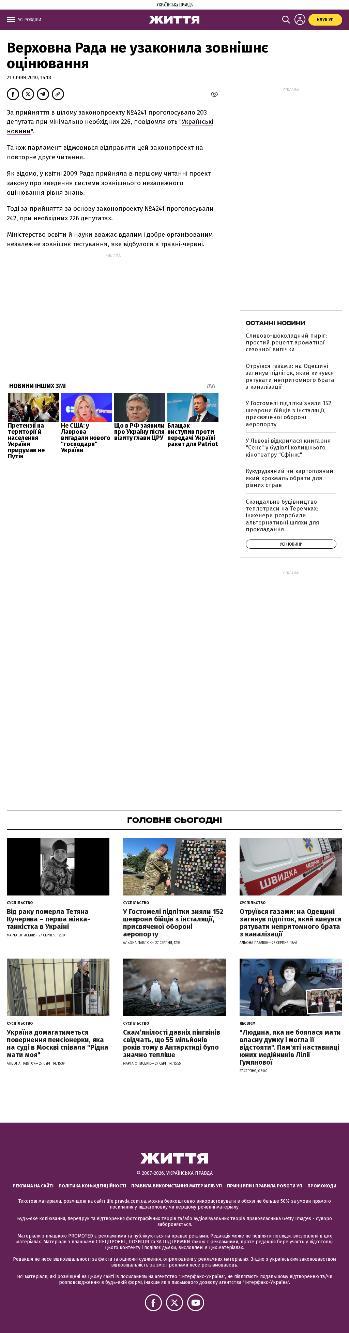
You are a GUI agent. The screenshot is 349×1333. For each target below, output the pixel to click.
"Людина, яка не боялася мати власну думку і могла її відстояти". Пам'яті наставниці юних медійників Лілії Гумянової (290, 1047)
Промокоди (321, 1185)
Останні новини (275, 323)
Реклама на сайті (33, 1185)
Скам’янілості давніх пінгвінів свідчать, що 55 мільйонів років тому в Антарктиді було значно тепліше (171, 1043)
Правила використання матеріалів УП (176, 1185)
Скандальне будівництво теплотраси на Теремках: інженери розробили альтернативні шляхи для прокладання (282, 515)
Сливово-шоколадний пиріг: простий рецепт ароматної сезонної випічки (286, 342)
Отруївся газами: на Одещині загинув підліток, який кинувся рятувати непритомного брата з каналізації (290, 376)
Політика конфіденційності (92, 1185)
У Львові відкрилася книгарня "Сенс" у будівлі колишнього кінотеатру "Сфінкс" (288, 447)
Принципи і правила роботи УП (264, 1185)
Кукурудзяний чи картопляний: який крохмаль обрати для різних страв (290, 478)
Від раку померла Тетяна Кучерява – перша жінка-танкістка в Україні (48, 919)
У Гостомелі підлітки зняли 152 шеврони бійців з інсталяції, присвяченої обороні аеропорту (288, 414)
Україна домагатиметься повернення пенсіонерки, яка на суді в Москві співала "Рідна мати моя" (57, 1043)
